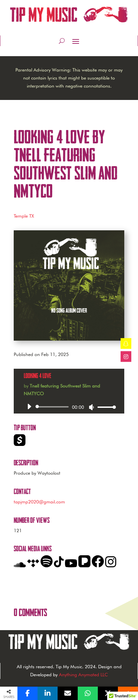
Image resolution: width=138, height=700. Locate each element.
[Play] (29, 406)
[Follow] (126, 343)
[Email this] (68, 693)
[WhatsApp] (88, 693)
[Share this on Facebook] (27, 693)
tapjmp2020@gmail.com (39, 501)
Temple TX (24, 216)
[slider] (104, 407)
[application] (69, 406)
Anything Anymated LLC (83, 674)
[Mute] (91, 407)
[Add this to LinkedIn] (48, 693)
